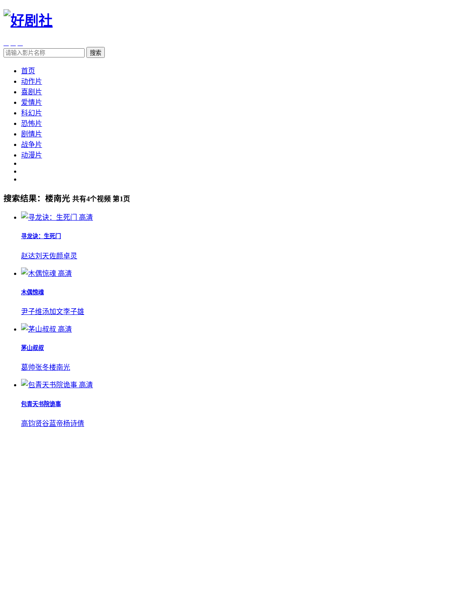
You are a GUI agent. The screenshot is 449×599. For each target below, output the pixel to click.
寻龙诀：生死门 (41, 236)
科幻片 (31, 113)
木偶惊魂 (32, 292)
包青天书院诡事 (41, 404)
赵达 (28, 256)
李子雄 (73, 311)
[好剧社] (28, 21)
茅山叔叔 (32, 348)
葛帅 (28, 367)
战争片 (31, 144)
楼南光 (59, 367)
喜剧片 (31, 92)
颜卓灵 (66, 256)
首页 (28, 71)
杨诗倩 (73, 423)
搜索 (95, 53)
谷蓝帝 (52, 423)
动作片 (31, 81)
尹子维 (31, 311)
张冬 (42, 367)
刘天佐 (45, 256)
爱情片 (31, 102)
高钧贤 (31, 423)
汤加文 (52, 311)
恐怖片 (31, 123)
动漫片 (31, 155)
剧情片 (31, 134)
